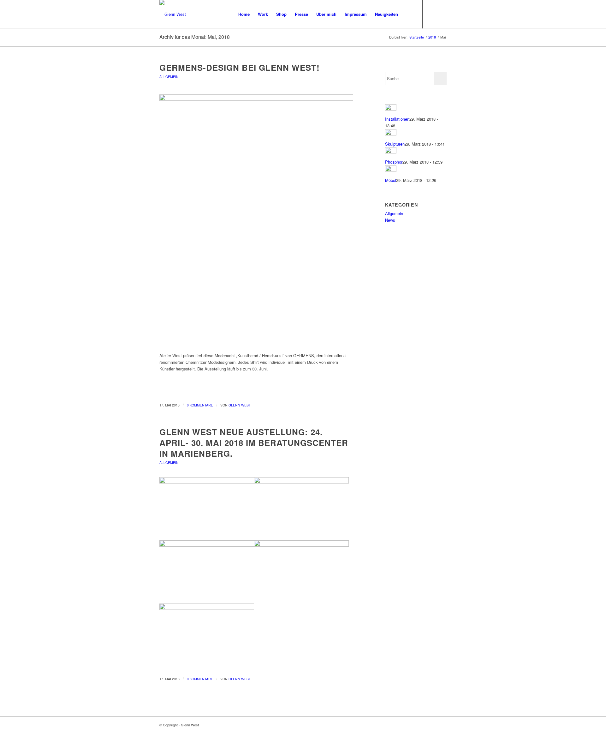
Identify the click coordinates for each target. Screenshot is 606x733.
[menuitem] (244, 14)
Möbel (390, 180)
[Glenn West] (172, 14)
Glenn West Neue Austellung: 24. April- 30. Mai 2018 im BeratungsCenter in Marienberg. (253, 442)
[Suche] (408, 14)
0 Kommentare (200, 405)
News (390, 220)
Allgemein (169, 76)
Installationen (397, 119)
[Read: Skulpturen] (390, 134)
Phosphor (393, 162)
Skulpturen (395, 144)
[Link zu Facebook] (432, 14)
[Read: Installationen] (390, 109)
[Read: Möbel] (390, 170)
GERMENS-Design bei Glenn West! (239, 67)
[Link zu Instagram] (442, 14)
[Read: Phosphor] (390, 152)
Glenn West (240, 405)
